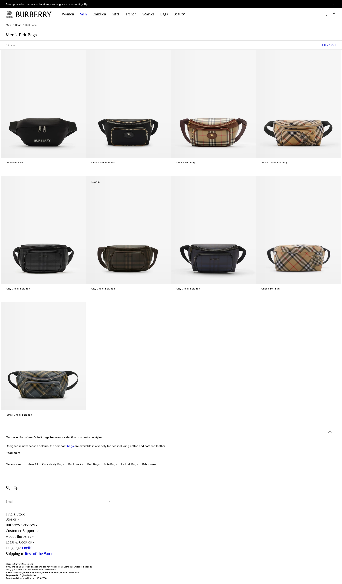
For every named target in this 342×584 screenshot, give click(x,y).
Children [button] (99, 14)
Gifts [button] (115, 14)
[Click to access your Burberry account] (334, 14)
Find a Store (15, 514)
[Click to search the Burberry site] (325, 14)
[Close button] (334, 4)
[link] (8, 25)
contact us (35, 569)
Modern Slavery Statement (19, 564)
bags (70, 446)
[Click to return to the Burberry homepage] (35, 14)
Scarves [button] (148, 14)
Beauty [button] (179, 14)
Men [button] (83, 14)
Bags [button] (164, 14)
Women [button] (68, 14)
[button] (83, 4)
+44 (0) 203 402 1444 (16, 569)
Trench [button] (131, 14)
